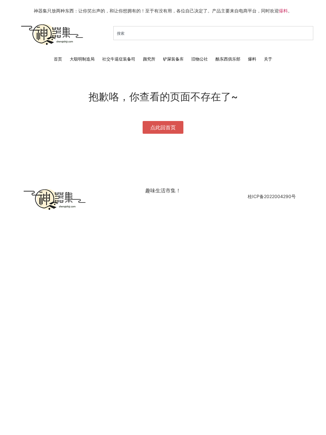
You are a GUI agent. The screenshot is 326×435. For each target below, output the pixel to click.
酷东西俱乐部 (228, 58)
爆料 (283, 10)
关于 (268, 58)
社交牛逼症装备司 (118, 58)
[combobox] (213, 33)
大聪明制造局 (82, 58)
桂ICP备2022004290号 (272, 196)
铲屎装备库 (173, 58)
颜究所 (149, 58)
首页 (58, 58)
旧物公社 (199, 58)
